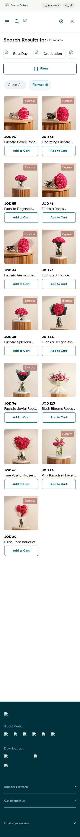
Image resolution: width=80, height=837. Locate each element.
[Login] (62, 21)
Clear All (15, 85)
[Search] (17, 21)
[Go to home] (39, 21)
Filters (44, 68)
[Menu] (7, 21)
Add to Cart (21, 150)
